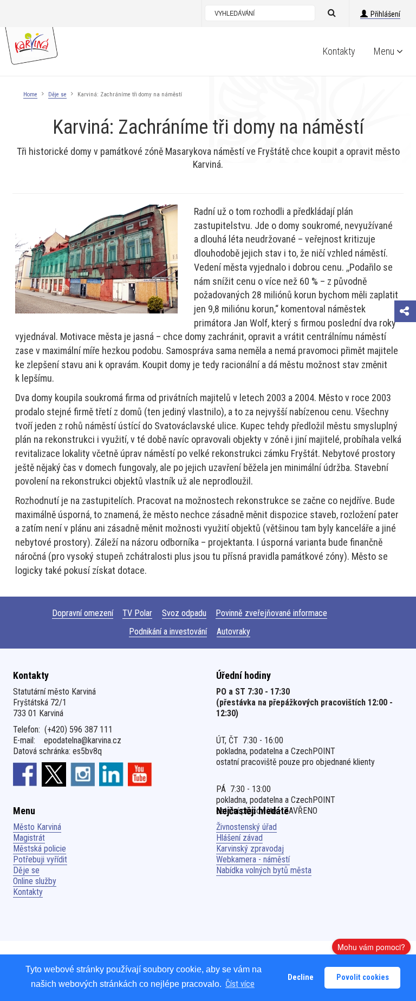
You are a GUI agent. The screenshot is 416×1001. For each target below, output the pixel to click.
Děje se (57, 94)
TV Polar (137, 613)
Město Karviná (37, 827)
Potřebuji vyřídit (40, 859)
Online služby (34, 881)
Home (30, 94)
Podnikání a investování (168, 631)
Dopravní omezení (82, 613)
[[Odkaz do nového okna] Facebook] (25, 774)
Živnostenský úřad (246, 827)
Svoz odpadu (184, 613)
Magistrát (29, 838)
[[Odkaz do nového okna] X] (54, 774)
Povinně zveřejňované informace (271, 613)
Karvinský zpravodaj (250, 848)
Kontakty (339, 51)
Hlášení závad (239, 838)
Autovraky (233, 631)
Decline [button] (301, 977)
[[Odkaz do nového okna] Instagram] (82, 774)
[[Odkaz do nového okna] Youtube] (140, 774)
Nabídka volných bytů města (263, 870)
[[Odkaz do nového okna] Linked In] (111, 774)
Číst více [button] (240, 984)
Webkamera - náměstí (253, 859)
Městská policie (39, 848)
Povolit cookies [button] (362, 977)
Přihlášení (385, 14)
